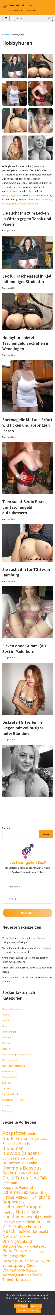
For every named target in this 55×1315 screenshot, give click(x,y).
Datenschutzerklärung (28, 1310)
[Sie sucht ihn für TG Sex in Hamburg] (27, 612)
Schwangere (40, 1261)
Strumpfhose (13, 1270)
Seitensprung (14, 1265)
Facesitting (38, 1192)
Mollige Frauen (27, 1226)
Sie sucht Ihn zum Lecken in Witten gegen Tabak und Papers (26, 218)
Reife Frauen (14, 1251)
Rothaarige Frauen (15, 1261)
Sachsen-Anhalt (10, 1094)
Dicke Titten (15, 1178)
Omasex (24, 1237)
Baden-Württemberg (13, 1008)
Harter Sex (27, 1212)
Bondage (9, 1158)
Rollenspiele (13, 1256)
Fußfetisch (22, 1197)
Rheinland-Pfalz (11, 1077)
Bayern (6, 1014)
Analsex (33, 195)
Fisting (8, 1197)
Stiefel (32, 1265)
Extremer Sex (15, 1192)
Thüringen (7, 1111)
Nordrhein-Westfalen (13, 1065)
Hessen (6, 1048)
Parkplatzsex (35, 1246)
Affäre (32, 1134)
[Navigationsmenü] (5, 18)
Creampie (12, 1168)
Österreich (7, 1071)
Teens (37, 1275)
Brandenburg (9, 1031)
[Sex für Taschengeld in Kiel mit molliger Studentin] (27, 311)
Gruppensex (13, 1202)
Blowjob (18, 195)
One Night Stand (17, 1241)
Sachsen (6, 1088)
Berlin (5, 1020)
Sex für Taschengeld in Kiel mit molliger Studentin (26, 278)
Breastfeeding (27, 1158)
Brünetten (11, 1163)
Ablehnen (36, 1306)
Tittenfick (10, 1280)
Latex (46, 1222)
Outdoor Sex (12, 1246)
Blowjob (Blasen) (20, 1153)
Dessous (32, 1168)
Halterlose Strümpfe (21, 1207)
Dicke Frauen (26, 1173)
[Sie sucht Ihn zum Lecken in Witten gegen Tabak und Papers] (27, 252)
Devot (8, 1173)
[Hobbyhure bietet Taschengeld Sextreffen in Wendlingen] (27, 386)
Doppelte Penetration (20, 1187)
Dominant (9, 1183)
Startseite (6, 34)
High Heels (42, 1217)
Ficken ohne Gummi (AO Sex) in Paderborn (24, 648)
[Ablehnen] (51, 1303)
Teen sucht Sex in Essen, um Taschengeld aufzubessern (24, 507)
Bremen (6, 1037)
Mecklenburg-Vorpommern (16, 1054)
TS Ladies (24, 1280)
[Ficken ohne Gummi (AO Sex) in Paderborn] (27, 689)
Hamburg (7, 1042)
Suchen (6, 827)
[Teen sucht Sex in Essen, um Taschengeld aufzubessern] (27, 543)
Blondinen (13, 1148)
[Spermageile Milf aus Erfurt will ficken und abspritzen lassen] (27, 468)
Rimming (36, 1251)
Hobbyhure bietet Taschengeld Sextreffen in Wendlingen (26, 343)
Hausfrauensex (17, 1217)
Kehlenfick (31, 1222)
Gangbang (7, 195)
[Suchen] (49, 18)
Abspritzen (14, 1133)
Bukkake (29, 1163)
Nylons (9, 1236)
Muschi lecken (16, 1231)
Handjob (8, 1212)
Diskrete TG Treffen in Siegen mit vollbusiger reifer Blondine (22, 727)
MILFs (7, 1227)
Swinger (31, 1270)
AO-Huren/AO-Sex (33, 1139)
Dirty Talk (38, 1178)
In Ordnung (21, 1306)
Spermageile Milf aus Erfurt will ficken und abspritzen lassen (27, 425)
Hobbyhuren (11, 1222)
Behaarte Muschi (16, 1144)
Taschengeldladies (16, 1275)
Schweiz (6, 1105)
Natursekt (39, 1231)
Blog (4, 1026)
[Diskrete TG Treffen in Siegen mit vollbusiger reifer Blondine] (27, 771)
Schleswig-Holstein (12, 1099)
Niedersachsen (10, 1060)
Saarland (6, 1082)
